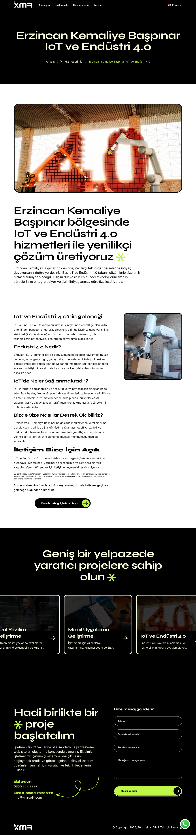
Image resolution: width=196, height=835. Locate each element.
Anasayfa (44, 5)
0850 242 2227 (25, 786)
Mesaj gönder (129, 790)
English (176, 5)
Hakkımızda (61, 5)
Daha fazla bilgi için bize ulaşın (59, 503)
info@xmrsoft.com (28, 797)
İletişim (98, 5)
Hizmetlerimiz (81, 5)
